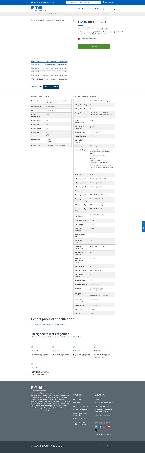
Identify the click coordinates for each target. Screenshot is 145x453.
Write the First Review (102, 29)
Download (36, 59)
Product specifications (88, 39)
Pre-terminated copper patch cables (91, 14)
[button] (94, 46)
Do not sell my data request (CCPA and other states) (47, 447)
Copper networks (73, 14)
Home (32, 14)
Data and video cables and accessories (56, 14)
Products (39, 14)
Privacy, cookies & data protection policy (43, 445)
